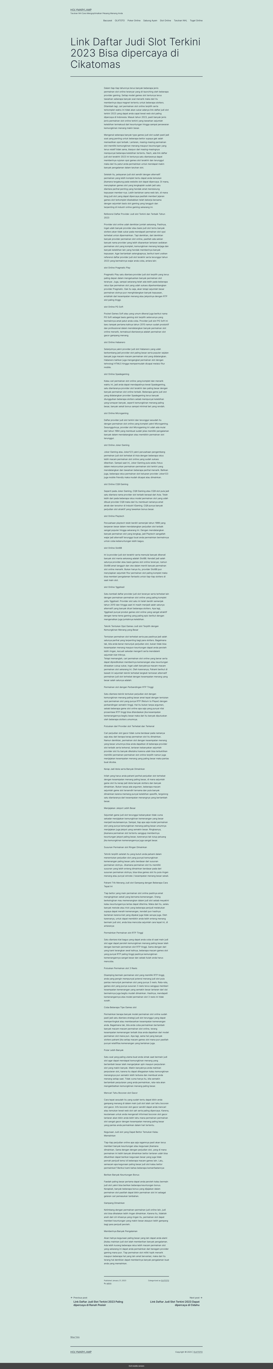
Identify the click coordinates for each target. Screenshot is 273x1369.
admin (109, 1283)
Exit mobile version (136, 1366)
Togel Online (196, 20)
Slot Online (165, 20)
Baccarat (107, 20)
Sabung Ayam (150, 20)
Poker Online (134, 20)
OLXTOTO (120, 20)
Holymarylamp (81, 9)
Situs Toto (75, 1337)
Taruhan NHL (180, 20)
